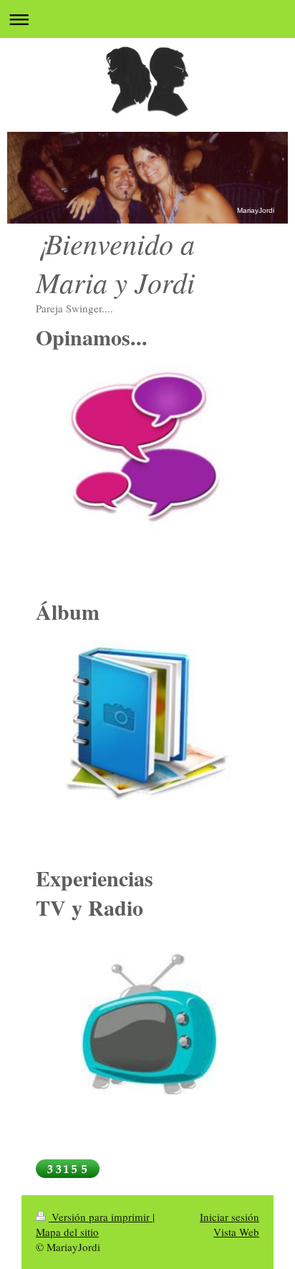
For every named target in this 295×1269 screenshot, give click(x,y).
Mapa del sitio (67, 1232)
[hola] (147, 728)
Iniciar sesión (229, 1217)
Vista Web (236, 1232)
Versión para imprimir (101, 1217)
